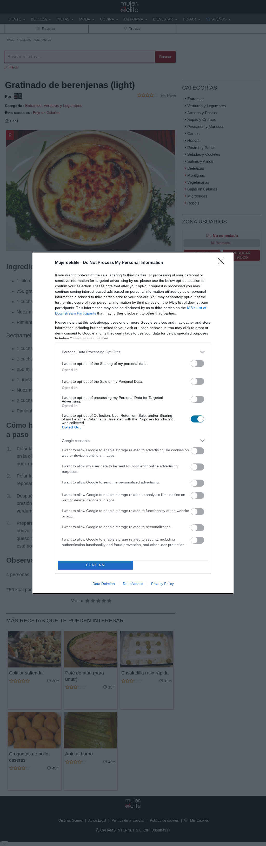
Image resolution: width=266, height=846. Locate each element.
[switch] (197, 363)
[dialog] (133, 423)
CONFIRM (95, 565)
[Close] (223, 263)
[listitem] (133, 352)
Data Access (133, 584)
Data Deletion (103, 584)
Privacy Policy (162, 584)
